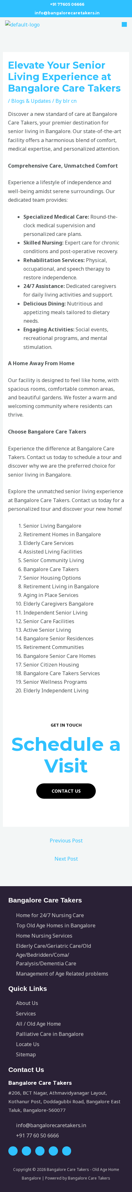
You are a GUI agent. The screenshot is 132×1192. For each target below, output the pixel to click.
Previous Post (66, 840)
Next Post (66, 858)
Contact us (66, 791)
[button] (121, 24)
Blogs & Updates (31, 100)
